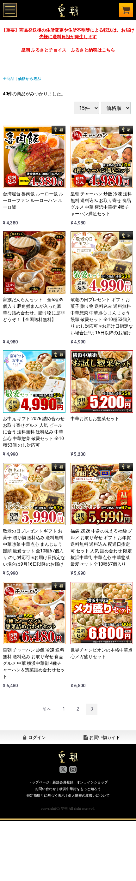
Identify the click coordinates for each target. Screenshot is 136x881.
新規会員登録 (63, 782)
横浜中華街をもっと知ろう (80, 789)
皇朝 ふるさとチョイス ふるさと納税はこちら (68, 49)
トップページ (38, 782)
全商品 (8, 78)
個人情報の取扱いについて (89, 795)
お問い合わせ (45, 789)
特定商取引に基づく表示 (46, 795)
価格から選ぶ (29, 78)
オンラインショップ (92, 782)
